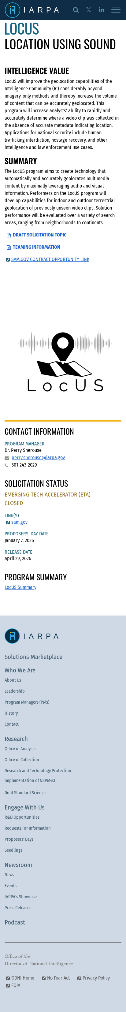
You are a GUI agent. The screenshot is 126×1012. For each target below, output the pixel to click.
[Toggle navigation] (116, 10)
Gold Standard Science (25, 792)
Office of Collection (22, 759)
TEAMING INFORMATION (36, 247)
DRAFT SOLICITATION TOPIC (39, 235)
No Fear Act (58, 978)
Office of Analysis (20, 748)
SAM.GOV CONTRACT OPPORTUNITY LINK (50, 259)
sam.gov (19, 522)
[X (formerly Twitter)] (88, 9)
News (9, 874)
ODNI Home (22, 978)
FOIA (15, 985)
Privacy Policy (96, 978)
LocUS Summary (20, 587)
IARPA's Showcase (21, 896)
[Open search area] (76, 9)
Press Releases (18, 907)
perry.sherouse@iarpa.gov (38, 457)
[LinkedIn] (101, 9)
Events (11, 885)
